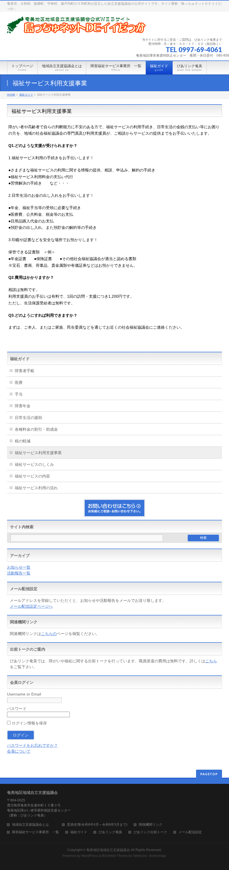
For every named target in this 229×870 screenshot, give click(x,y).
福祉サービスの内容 (32, 476)
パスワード (17, 708)
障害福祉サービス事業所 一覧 (35, 832)
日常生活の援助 (28, 417)
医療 (19, 382)
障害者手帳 (24, 371)
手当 (19, 394)
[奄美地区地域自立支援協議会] (77, 27)
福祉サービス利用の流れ (36, 488)
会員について (18, 751)
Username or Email (24, 694)
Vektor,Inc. (140, 856)
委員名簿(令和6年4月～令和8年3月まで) (97, 825)
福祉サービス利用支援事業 (38, 452)
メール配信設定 (190, 832)
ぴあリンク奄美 (110, 832)
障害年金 (22, 406)
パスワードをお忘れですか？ (32, 745)
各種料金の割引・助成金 (36, 429)
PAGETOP (209, 774)
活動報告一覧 (18, 573)
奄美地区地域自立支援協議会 (108, 850)
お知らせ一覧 (18, 567)
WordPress (89, 856)
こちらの (49, 633)
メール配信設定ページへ (31, 606)
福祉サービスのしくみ (34, 464)
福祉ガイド (26, 94)
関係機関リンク (150, 825)
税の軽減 (22, 441)
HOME (11, 94)
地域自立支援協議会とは (34, 825)
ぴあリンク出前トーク (150, 832)
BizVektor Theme (115, 856)
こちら (211, 661)
